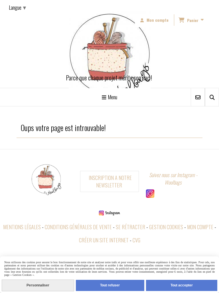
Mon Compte (200, 227)
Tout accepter (182, 285)
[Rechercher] (212, 97)
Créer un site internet (104, 240)
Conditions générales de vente (78, 227)
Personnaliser (38, 285)
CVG (136, 240)
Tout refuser (110, 285)
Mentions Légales (22, 227)
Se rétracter (130, 227)
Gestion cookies (166, 227)
